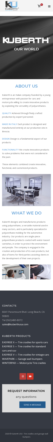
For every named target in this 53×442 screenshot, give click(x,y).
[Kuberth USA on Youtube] (30, 376)
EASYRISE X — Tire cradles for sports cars (25, 342)
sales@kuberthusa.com (15, 324)
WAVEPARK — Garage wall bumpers (22, 358)
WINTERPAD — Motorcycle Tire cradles (24, 363)
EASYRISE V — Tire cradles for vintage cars (25, 354)
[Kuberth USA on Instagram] (23, 376)
